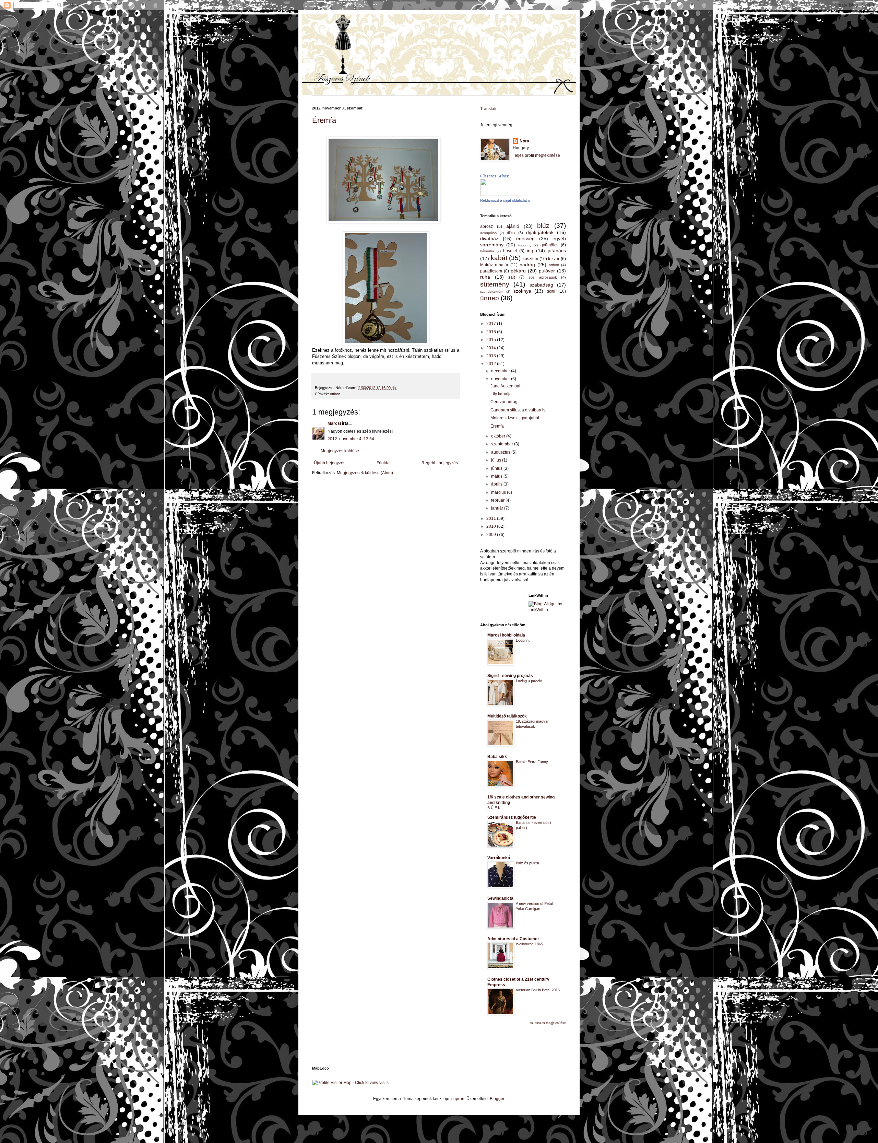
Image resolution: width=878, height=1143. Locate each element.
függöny (524, 245)
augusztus (501, 452)
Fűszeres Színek (494, 176)
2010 (491, 526)
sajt (511, 277)
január (497, 508)
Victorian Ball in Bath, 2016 (538, 990)
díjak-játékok (540, 232)
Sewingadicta (500, 898)
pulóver (547, 270)
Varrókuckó (498, 857)
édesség (525, 238)
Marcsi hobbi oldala (506, 635)
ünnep (489, 298)
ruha (485, 277)
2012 (491, 363)
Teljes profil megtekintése (536, 155)
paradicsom (491, 271)
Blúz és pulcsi (527, 863)
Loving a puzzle (529, 681)
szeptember (502, 444)
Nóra (524, 141)
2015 (491, 339)
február (498, 500)
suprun (457, 1098)
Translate (489, 108)
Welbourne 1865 (529, 944)
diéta (511, 233)
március (499, 492)
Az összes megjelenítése (548, 1023)
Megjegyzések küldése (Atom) (365, 472)
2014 (491, 348)
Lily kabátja (501, 394)
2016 (491, 331)
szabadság (541, 285)
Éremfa (324, 120)
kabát (499, 257)
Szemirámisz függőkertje (511, 817)
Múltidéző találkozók (507, 716)
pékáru (518, 270)
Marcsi (334, 423)
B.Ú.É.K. (494, 808)
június (497, 468)
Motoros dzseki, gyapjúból (514, 418)
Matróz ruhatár (494, 265)
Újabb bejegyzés (329, 462)
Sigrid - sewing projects (510, 675)
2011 (491, 518)
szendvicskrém (491, 291)
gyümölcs (549, 245)
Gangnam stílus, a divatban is (517, 410)
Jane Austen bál (505, 386)
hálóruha (487, 251)
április (497, 484)
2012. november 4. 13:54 (351, 438)
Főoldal (384, 462)
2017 (491, 323)
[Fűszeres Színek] (500, 194)
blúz (543, 225)
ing (530, 250)
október (498, 436)
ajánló (512, 226)
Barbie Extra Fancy (532, 762)
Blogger (497, 1098)
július (496, 460)
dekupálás (488, 233)
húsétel (510, 250)
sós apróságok (543, 277)
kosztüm (530, 258)
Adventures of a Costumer (513, 938)
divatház (489, 238)
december (501, 371)
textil (551, 291)
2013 (491, 355)
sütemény (494, 284)
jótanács (557, 250)
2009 (491, 534)
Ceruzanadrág (504, 401)
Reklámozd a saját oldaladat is (505, 200)
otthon (335, 394)
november (501, 378)
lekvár (553, 258)
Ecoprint (523, 640)
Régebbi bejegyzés (440, 462)
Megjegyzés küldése (340, 450)
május (497, 476)
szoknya (522, 291)
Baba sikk (497, 756)
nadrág (527, 264)
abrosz (486, 226)
